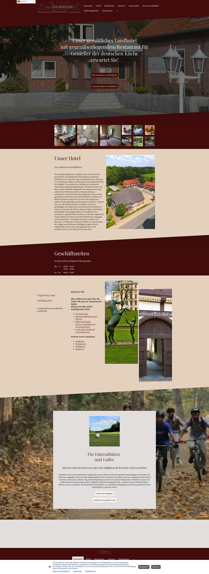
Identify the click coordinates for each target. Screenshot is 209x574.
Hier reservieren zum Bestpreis (104, 75)
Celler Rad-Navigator (104, 493)
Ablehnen (156, 567)
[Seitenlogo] (59, 8)
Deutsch (23, 1)
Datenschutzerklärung (61, 571)
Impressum (77, 571)
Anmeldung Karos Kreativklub (104, 86)
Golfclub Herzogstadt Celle (105, 500)
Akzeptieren (143, 567)
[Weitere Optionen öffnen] (117, 10)
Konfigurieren (90, 571)
